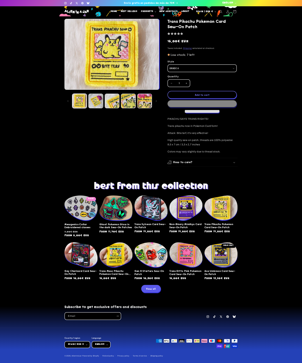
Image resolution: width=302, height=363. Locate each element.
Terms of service (140, 356)
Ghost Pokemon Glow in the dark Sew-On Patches (115, 226)
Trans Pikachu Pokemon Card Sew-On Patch (218, 226)
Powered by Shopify (90, 356)
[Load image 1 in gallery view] (79, 101)
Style (171, 61)
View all (151, 288)
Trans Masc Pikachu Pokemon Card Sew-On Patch (114, 273)
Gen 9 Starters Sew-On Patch (149, 273)
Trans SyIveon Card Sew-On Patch (150, 226)
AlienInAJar (77, 356)
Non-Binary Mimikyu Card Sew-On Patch (185, 226)
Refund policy (108, 356)
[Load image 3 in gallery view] (112, 101)
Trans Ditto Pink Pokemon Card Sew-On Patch (185, 273)
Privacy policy (123, 356)
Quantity (173, 76)
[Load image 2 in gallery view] (95, 101)
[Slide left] (67, 101)
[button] (176, 33)
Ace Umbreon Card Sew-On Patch (219, 273)
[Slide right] (156, 101)
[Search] (220, 11)
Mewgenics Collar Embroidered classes (77, 226)
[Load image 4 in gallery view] (128, 101)
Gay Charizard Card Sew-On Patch (80, 273)
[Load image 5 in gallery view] (144, 101)
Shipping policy (156, 356)
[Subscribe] (117, 316)
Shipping (187, 48)
